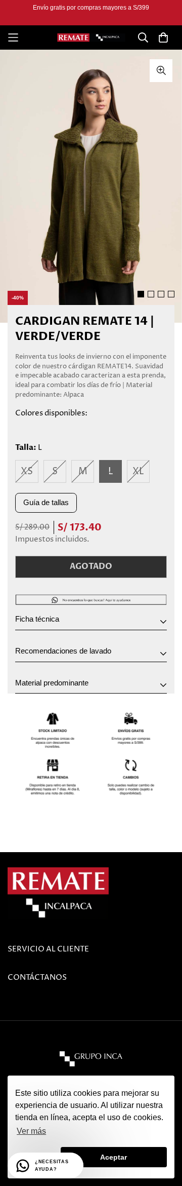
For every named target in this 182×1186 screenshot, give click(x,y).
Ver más (31, 1131)
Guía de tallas (46, 502)
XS (27, 471)
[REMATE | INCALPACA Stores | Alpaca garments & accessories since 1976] (91, 37)
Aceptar (113, 1157)
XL (138, 471)
